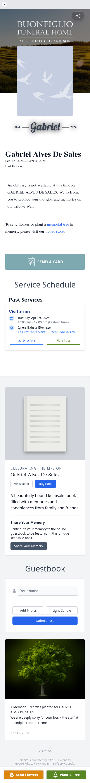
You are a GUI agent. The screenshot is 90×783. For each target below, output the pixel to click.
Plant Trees (63, 340)
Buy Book (45, 484)
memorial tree (58, 224)
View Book (21, 484)
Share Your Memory (28, 546)
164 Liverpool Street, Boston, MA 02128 (46, 332)
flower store (54, 231)
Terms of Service (57, 763)
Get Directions (26, 340)
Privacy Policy (32, 763)
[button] (45, 669)
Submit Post (45, 620)
